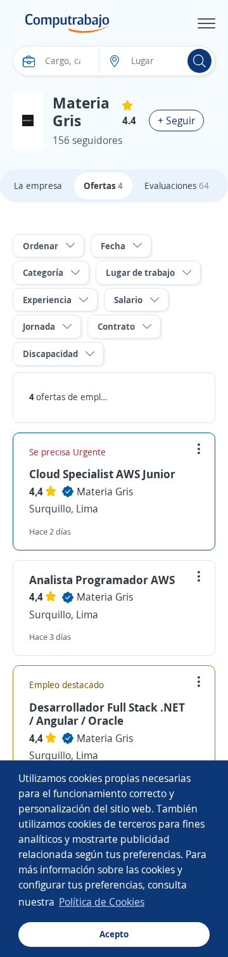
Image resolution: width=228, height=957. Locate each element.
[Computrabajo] (67, 23)
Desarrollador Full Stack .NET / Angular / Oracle (107, 714)
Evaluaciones (176, 185)
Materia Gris (105, 491)
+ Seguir (176, 120)
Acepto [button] (114, 934)
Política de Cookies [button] (101, 902)
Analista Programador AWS (102, 579)
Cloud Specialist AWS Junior (102, 473)
